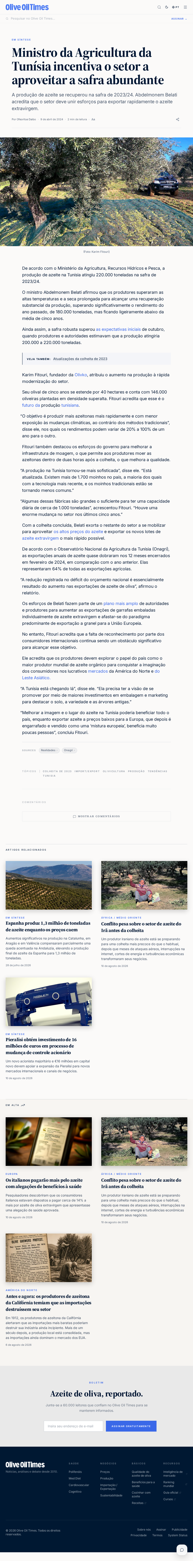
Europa (12, 1173)
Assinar (161, 1529)
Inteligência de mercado (173, 1473)
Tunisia (49, 775)
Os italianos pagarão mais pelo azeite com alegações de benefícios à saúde (44, 1183)
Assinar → (179, 18)
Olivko (81, 374)
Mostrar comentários (99, 816)
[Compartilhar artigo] (177, 119)
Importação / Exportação (108, 1487)
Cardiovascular (79, 1485)
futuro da (31, 405)
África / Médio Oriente (121, 917)
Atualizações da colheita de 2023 (80, 359)
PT (178, 7)
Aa (93, 119)
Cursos (168, 1499)
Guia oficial (170, 1492)
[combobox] (88, 18)
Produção (136, 771)
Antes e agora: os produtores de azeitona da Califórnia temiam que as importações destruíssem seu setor (48, 1303)
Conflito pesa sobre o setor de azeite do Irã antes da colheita (141, 927)
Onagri (68, 750)
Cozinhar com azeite (141, 1494)
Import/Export (87, 771)
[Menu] (185, 7)
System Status (177, 1535)
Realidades (48, 750)
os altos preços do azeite (78, 531)
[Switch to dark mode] (166, 7)
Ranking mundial (168, 1484)
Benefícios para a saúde (143, 1484)
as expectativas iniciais (118, 329)
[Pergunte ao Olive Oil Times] (182, 1550)
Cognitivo (75, 1491)
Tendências (158, 771)
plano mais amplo (121, 603)
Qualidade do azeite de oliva (141, 1473)
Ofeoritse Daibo (26, 119)
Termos (157, 1535)
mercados (98, 671)
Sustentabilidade (111, 1495)
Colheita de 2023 (57, 771)
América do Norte (21, 1290)
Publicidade (179, 1529)
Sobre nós (144, 1529)
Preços (105, 1472)
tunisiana (70, 405)
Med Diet (75, 1478)
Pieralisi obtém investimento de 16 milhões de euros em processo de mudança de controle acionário (41, 1046)
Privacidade (139, 1535)
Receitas (137, 1503)
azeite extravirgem (40, 538)
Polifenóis (75, 1472)
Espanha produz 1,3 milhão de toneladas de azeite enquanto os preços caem (48, 926)
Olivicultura (114, 771)
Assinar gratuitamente (131, 1426)
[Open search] (159, 7)
